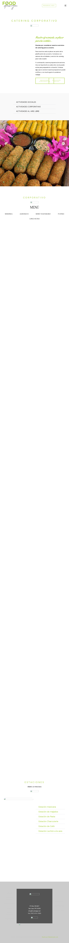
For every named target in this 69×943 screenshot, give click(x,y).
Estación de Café (47, 826)
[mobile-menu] (63, 5)
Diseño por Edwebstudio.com (50, 937)
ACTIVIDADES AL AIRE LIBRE (27, 111)
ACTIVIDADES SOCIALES (26, 102)
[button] (34, 102)
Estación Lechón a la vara (50, 831)
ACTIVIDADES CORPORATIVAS (28, 106)
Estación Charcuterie (48, 821)
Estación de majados (48, 811)
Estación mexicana (47, 806)
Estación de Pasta (47, 816)
